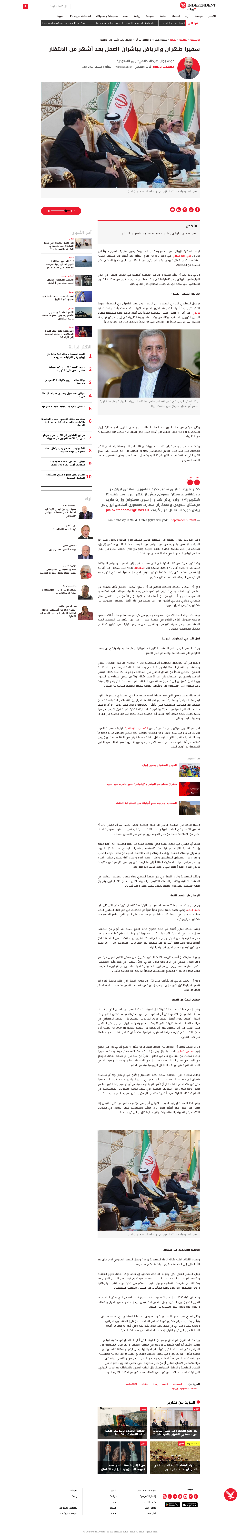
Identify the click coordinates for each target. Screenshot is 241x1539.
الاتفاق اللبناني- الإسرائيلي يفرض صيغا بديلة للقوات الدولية (58, 571)
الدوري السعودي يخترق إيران (159, 765)
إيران (155, 1384)
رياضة (136, 16)
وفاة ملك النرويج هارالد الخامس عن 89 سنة (64, 382)
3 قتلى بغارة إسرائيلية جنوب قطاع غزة (63, 406)
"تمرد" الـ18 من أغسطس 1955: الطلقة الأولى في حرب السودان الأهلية (58, 613)
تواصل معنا (150, 1508)
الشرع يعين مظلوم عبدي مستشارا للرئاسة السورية (65, 476)
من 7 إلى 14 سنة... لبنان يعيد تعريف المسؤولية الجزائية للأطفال (90, 23)
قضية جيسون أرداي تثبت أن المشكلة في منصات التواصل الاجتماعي (61, 512)
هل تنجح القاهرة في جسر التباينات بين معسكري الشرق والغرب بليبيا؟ (175, 1432)
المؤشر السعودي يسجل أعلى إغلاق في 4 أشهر (60, 281)
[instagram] (185, 1496)
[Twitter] (191, 1496)
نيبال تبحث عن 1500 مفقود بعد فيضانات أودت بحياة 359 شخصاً (67, 463)
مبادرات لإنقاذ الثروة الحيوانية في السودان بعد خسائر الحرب (175, 1467)
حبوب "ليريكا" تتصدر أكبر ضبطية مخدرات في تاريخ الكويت (67, 369)
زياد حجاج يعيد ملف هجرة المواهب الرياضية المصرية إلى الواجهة (59, 334)
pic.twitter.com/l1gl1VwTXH (127, 510)
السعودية (139, 567)
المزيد (60, 16)
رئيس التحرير (150, 1502)
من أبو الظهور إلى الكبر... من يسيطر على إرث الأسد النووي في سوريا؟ (64, 437)
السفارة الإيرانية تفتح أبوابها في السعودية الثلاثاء (146, 803)
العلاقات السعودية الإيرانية (184, 1388)
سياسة (199, 16)
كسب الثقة (193, 909)
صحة (125, 16)
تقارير (173, 39)
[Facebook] (196, 1496)
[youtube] (180, 1496)
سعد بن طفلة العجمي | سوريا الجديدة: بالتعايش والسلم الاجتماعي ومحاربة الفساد (63, 422)
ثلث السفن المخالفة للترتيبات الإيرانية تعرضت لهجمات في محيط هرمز (60, 264)
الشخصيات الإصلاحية (136, 728)
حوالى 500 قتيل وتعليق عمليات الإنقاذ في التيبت (63, 395)
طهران (144, 1384)
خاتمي (196, 312)
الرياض (165, 1384)
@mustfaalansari (123, 66)
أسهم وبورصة (67, 276)
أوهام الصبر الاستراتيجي (63, 549)
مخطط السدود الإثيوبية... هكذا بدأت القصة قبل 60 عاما (125, 1432)
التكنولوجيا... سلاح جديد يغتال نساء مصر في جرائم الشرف (65, 450)
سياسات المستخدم (147, 1490)
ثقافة (163, 16)
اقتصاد (176, 16)
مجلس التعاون (185, 1051)
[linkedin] (175, 1496)
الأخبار (212, 16)
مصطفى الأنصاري (162, 66)
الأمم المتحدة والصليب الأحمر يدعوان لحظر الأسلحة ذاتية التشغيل (58, 315)
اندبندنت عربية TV (80, 16)
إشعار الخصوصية (148, 1496)
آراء (187, 16)
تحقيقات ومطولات (107, 16)
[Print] (172, 209)
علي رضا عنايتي (181, 255)
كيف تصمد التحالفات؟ (64, 529)
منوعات (150, 16)
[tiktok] (170, 1496)
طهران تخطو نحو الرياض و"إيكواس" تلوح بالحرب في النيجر (142, 784)
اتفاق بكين (131, 1384)
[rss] (165, 1496)
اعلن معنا (151, 1513)
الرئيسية (195, 39)
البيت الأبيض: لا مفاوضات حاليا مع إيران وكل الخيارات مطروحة (66, 356)
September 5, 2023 (183, 520)
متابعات (70, 257)
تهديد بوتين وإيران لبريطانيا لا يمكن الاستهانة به (59, 591)
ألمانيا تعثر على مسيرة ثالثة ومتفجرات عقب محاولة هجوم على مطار (157, 23)
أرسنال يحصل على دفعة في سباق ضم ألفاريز (58, 298)
